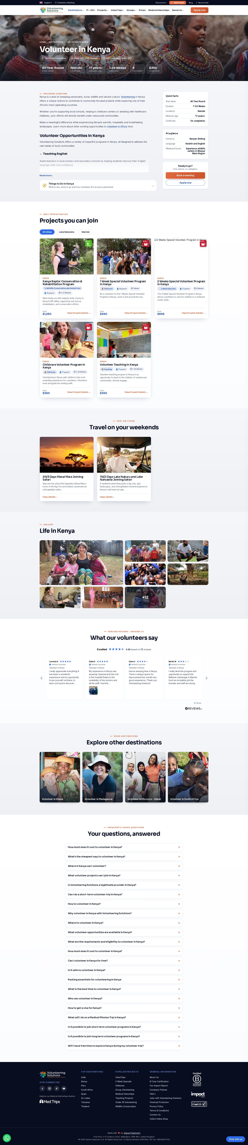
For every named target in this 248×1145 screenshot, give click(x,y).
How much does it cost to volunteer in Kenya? (95, 847)
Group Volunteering (124, 1090)
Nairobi (86, 232)
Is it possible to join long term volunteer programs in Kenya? (104, 1036)
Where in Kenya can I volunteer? (87, 866)
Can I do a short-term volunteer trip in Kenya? (95, 894)
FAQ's (153, 1094)
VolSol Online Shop (159, 1119)
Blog (191, 3)
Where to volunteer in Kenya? (85, 922)
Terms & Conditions (159, 1110)
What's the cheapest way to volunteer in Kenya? (96, 856)
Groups (131, 10)
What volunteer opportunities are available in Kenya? (100, 932)
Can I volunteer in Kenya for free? (88, 960)
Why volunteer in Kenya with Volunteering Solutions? (100, 913)
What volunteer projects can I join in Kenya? (94, 875)
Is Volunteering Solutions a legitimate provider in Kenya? (102, 884)
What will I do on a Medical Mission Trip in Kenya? (97, 1017)
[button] (41, 678)
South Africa (87, 1090)
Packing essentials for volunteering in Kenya (94, 979)
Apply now (200, 10)
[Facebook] (42, 1088)
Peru (83, 1085)
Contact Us (155, 1114)
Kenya (84, 1081)
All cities (47, 232)
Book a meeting (185, 175)
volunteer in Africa (117, 126)
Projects (102, 10)
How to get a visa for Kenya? (84, 1008)
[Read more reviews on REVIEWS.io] (193, 708)
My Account (203, 3)
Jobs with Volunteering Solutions (165, 1098)
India (83, 1077)
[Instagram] (49, 1088)
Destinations (75, 10)
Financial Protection (159, 1102)
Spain (83, 1094)
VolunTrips (117, 10)
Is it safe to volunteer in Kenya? (86, 970)
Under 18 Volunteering (126, 1102)
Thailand (85, 1106)
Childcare (119, 1085)
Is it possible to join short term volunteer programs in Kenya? (104, 1026)
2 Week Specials (123, 1081)
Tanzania (85, 1102)
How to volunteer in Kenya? (84, 903)
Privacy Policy (156, 1106)
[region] (124, 678)
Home (42, 42)
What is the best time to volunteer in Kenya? (94, 989)
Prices (142, 10)
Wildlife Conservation (125, 1106)
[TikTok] (56, 1088)
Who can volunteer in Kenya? (85, 998)
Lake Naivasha (66, 232)
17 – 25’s (90, 10)
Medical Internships (158, 10)
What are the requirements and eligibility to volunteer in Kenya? (106, 941)
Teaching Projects (124, 1098)
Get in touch (179, 3)
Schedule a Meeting (66, 3)
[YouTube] (64, 1088)
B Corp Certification (159, 1081)
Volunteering (128, 96)
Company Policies (158, 1090)
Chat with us (235, 1139)
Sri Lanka (85, 1098)
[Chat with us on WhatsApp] (7, 1138)
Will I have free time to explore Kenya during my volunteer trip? (106, 1045)
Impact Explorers (132, 1133)
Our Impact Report (159, 1085)
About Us (177, 10)
